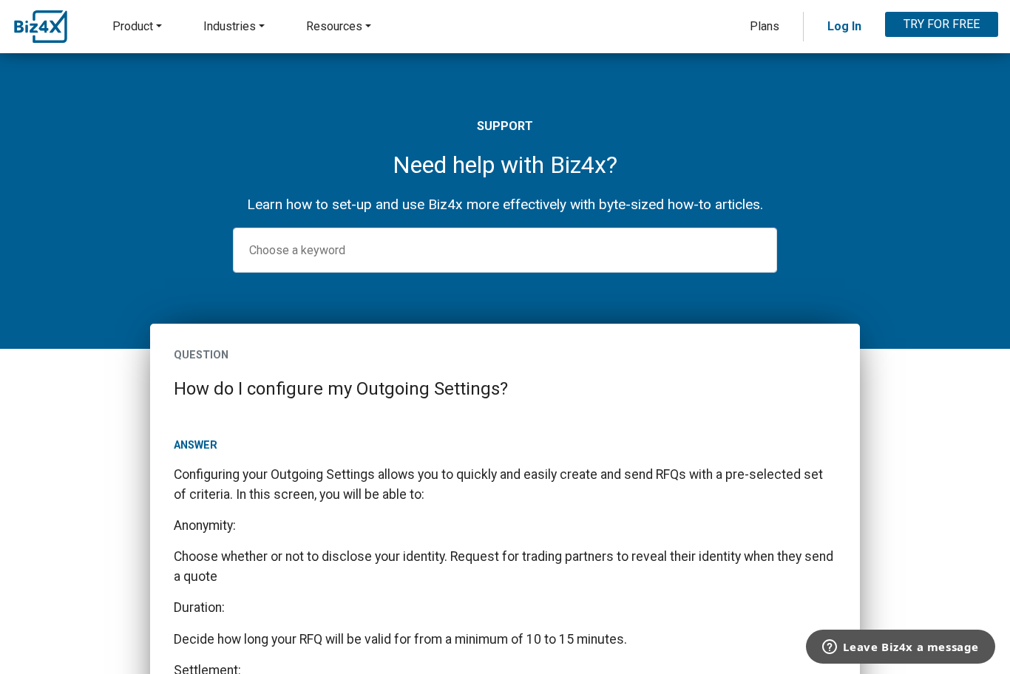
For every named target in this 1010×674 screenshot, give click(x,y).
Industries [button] (229, 26)
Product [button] (132, 26)
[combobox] (505, 250)
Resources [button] (334, 26)
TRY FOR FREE (942, 24)
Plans (764, 26)
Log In (844, 26)
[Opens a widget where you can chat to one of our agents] (900, 648)
